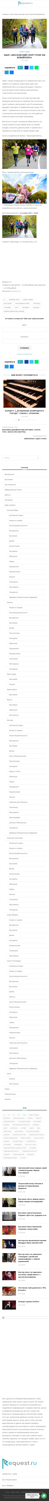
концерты (6, 1135)
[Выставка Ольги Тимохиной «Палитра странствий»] (9, 1230)
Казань (10, 602)
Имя (24, 325)
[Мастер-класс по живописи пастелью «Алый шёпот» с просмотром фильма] (9, 1275)
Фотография (14, 818)
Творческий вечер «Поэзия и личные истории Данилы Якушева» (30, 1186)
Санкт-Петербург (14, 961)
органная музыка (18, 1141)
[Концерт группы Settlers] (9, 1305)
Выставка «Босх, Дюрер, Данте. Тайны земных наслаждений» (31, 1200)
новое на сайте (38, 1138)
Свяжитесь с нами (9, 1474)
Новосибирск (12, 915)
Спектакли (13, 582)
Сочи (9, 1074)
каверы (31, 1128)
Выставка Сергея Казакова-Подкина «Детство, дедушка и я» (32, 1214)
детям (5, 1128)
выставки (6, 1125)
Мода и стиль (14, 771)
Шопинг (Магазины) (17, 823)
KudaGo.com (16, 291)
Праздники (14, 567)
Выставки (9, 479)
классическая (19, 1131)
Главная (5, 14)
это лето (23, 1158)
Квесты (8, 495)
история (23, 1128)
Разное (12, 577)
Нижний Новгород (15, 838)
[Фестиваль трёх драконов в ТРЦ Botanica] (9, 1291)
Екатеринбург (12, 510)
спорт (16, 307)
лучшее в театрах (25, 1138)
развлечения (18, 1144)
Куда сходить (10, 505)
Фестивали (14, 587)
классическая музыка (32, 1131)
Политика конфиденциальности (32, 1492)
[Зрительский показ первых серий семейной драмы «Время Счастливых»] (9, 1171)
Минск (9, 700)
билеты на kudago (19, 1118)
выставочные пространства (21, 1125)
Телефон (24, 337)
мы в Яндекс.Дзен (9, 1480)
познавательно (31, 1141)
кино (38, 1128)
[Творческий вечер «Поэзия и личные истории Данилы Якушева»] (9, 1187)
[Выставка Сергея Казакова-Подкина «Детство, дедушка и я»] (9, 1216)
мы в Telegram (7, 1485)
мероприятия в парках (22, 303)
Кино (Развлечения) (17, 756)
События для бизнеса (18, 802)
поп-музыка (7, 1144)
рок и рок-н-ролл (30, 1144)
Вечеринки (9, 474)
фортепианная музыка (10, 1158)
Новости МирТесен (24, 354)
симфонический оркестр (11, 1151)
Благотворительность (18, 526)
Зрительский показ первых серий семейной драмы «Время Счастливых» (32, 1170)
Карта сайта (15, 1492)
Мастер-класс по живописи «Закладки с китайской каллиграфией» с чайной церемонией (30, 1257)
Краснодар (11, 674)
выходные (36, 1125)
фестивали (25, 307)
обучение (6, 1141)
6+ (4, 299)
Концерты (9, 500)
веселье (30, 1118)
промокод (36, 303)
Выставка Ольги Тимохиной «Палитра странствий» (29, 1228)
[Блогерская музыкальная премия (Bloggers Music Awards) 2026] (9, 1243)
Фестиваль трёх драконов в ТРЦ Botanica (32, 1289)
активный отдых (14, 299)
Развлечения (14, 572)
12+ (9, 1115)
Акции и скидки (25, 51)
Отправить (24, 348)
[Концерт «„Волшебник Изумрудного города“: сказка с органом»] (24, 394)
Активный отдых (16, 515)
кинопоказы (7, 1131)
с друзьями (7, 307)
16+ (14, 1115)
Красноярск (12, 689)
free (24, 1115)
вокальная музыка (9, 1121)
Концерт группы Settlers (28, 1302)
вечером (38, 1118)
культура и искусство (19, 1135)
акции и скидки (28, 299)
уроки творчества (18, 1154)
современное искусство (29, 1151)
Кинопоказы (14, 546)
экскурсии (36, 307)
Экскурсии (13, 592)
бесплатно (7, 1118)
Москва (10, 720)
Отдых (11, 561)
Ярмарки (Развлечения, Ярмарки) (23, 597)
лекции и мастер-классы (36, 1135)
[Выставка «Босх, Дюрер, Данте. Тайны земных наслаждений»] (9, 1202)
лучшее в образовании (10, 1138)
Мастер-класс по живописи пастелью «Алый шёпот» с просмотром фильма (30, 1274)
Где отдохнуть (10, 485)
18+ (19, 1115)
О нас (7, 1492)
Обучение (13, 556)
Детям (11, 541)
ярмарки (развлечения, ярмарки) (14, 311)
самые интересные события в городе (15, 1148)
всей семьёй (8, 303)
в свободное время (24, 1121)
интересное (13, 1128)
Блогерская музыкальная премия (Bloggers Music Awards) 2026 (32, 1241)
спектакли (7, 1154)
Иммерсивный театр (13, 490)
